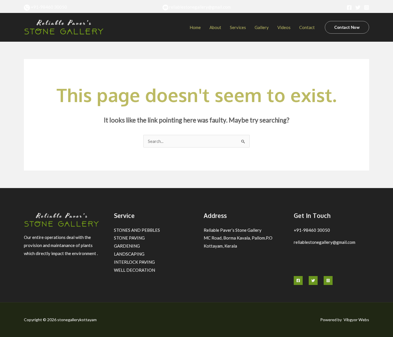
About (215, 27)
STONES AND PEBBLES (137, 230)
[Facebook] (349, 7)
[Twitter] (357, 7)
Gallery (262, 27)
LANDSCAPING (129, 253)
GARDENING (127, 245)
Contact (307, 27)
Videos (284, 27)
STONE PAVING (129, 237)
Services (238, 27)
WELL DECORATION (134, 270)
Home (195, 27)
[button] (347, 27)
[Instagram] (366, 7)
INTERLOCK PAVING (134, 262)
